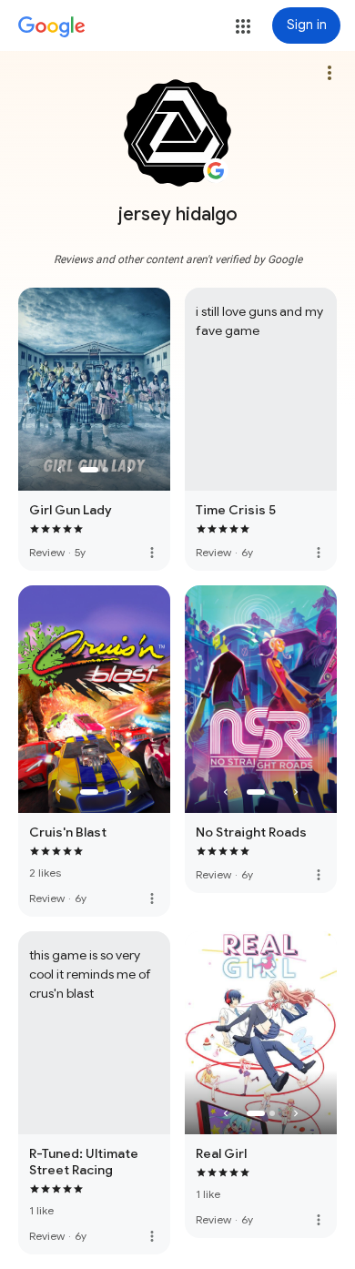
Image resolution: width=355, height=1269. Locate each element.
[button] (243, 26)
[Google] (52, 27)
